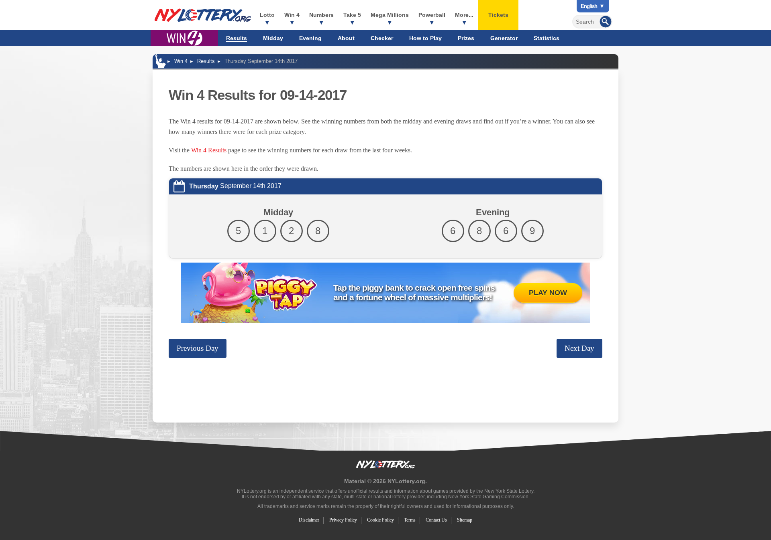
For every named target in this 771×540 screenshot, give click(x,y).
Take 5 (352, 15)
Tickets (498, 15)
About (346, 38)
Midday (273, 38)
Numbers (321, 15)
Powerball (431, 15)
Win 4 (292, 15)
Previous (197, 348)
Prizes (466, 38)
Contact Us (436, 520)
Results (236, 38)
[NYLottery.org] (203, 15)
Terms (410, 520)
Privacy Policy (343, 520)
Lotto (267, 15)
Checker (382, 38)
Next (579, 348)
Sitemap (464, 520)
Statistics (546, 38)
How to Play (425, 38)
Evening (310, 38)
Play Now (548, 293)
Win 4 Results (208, 150)
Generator (504, 38)
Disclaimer (309, 520)
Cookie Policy (380, 520)
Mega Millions (390, 15)
